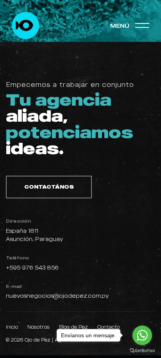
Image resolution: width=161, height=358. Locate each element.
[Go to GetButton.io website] (142, 350)
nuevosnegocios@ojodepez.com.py (57, 295)
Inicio (12, 327)
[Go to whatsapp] (142, 335)
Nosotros (38, 327)
